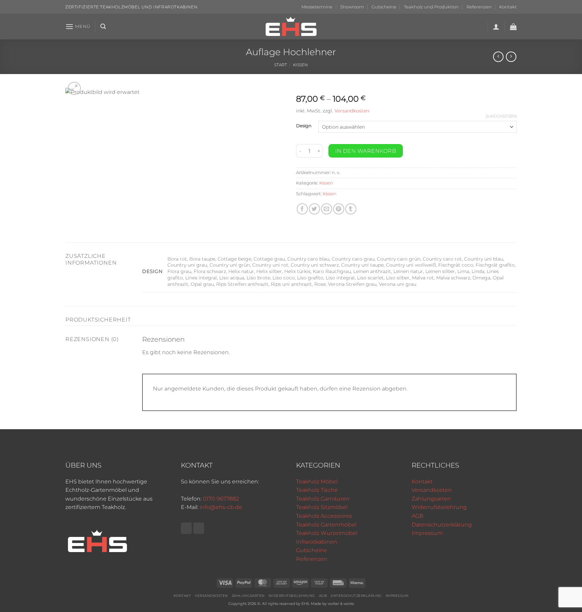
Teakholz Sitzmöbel (322, 507)
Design (304, 126)
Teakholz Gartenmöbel (326, 524)
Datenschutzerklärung (442, 524)
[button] (77, 26)
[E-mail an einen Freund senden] (326, 208)
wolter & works (341, 603)
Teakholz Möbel (316, 481)
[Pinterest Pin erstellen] (338, 208)
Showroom (352, 6)
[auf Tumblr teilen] (350, 208)
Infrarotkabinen (316, 542)
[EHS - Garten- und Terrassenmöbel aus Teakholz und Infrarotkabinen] (291, 26)
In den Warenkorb (365, 151)
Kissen (300, 64)
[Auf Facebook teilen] (302, 208)
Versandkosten (351, 111)
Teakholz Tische (317, 490)
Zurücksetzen (501, 116)
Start (280, 64)
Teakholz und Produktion (431, 6)
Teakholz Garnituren (323, 499)
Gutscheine (383, 6)
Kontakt (508, 6)
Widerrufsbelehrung (439, 507)
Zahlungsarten (431, 499)
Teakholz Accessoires (324, 516)
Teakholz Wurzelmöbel (326, 533)
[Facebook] (186, 528)
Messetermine (316, 6)
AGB (417, 516)
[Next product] (498, 57)
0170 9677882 (221, 499)
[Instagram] (198, 528)
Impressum (427, 533)
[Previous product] (511, 57)
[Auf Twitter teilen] (314, 208)
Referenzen (479, 6)
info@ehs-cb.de (221, 507)
